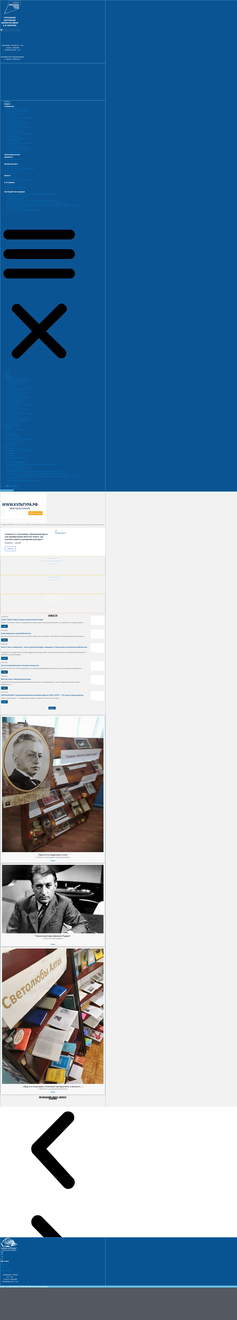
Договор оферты (12, 173)
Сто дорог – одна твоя (13, 178)
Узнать (53, 860)
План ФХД (9, 161)
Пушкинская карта (11, 164)
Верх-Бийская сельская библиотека (18, 111)
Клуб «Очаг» (12, 115)
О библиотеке (9, 106)
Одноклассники (6, 1270)
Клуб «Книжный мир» (16, 120)
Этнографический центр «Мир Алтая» (18, 180)
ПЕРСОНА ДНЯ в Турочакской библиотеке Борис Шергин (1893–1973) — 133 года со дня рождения (42, 695)
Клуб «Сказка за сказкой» (17, 125)
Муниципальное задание (14, 159)
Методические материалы (15, 199)
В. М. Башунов (9, 182)
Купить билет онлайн (13, 166)
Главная (7, 102)
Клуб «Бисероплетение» (16, 131)
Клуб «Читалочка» (14, 152)
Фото (8, 189)
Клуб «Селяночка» (14, 141)
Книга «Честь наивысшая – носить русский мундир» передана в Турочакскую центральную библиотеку (44, 647)
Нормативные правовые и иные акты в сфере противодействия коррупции (31, 194)
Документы (8, 157)
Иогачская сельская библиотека (17, 122)
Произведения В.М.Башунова (16, 187)
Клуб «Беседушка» (14, 129)
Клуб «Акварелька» (15, 113)
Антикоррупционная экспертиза (17, 196)
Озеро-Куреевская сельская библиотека (19, 143)
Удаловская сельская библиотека (17, 150)
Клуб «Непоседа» (14, 145)
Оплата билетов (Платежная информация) (20, 168)
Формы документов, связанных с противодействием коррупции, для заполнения (33, 201)
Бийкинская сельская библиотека (17, 109)
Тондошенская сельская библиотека (18, 148)
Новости (7, 104)
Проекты (7, 175)
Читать (4, 626)
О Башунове (10, 185)
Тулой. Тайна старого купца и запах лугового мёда (22, 620)
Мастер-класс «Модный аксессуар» (16, 679)
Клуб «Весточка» (14, 136)
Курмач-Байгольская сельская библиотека (20, 134)
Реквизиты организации (14, 171)
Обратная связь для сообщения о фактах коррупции (23, 210)
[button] (39, 292)
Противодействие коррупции (14, 192)
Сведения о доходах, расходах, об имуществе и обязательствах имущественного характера (36, 203)
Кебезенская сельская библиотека (17, 127)
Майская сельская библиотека (16, 138)
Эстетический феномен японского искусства (20, 665)
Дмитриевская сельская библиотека (18, 118)
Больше (51, 708)
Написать (10, 548)
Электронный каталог (12, 155)
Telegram (4, 1267)
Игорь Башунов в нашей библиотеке (16, 633)
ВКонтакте (4, 1264)
